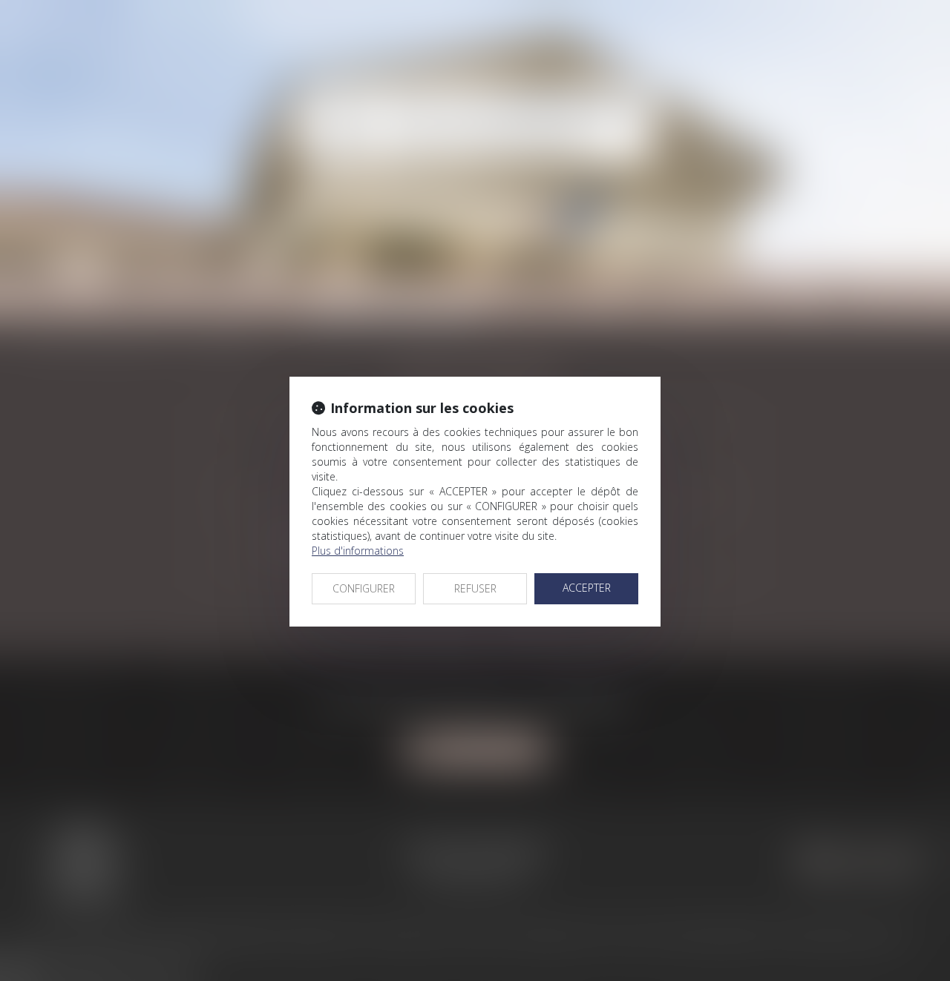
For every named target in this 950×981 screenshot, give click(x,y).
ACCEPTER (587, 588)
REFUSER (475, 588)
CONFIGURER (363, 588)
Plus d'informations (358, 551)
